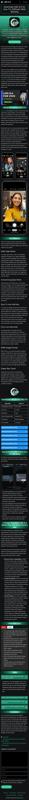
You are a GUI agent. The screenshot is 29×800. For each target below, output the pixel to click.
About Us (6, 792)
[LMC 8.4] (2, 2)
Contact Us (20, 795)
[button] (20, 2)
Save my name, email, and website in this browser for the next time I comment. (13, 781)
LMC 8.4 (7, 2)
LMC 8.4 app (4, 79)
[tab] (4, 627)
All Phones (6, 737)
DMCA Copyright (21, 792)
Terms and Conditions (11, 795)
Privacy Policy (12, 792)
